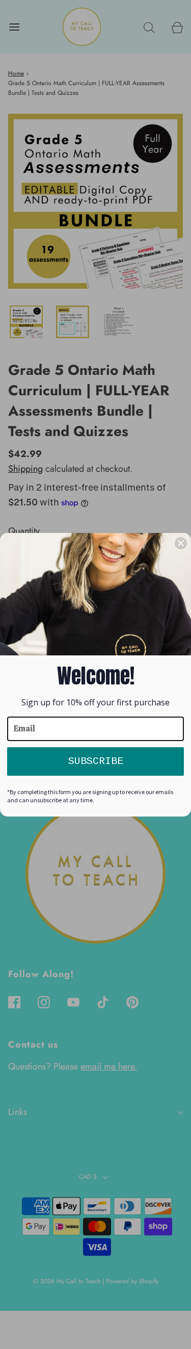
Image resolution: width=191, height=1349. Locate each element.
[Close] (181, 543)
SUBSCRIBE (95, 761)
